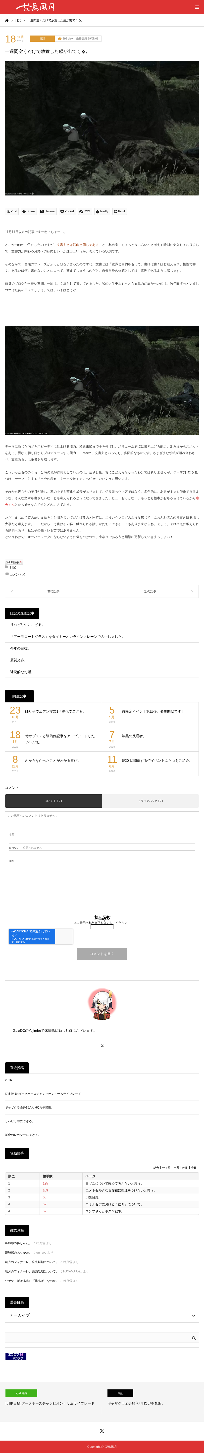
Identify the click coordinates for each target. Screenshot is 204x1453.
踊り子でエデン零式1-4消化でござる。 (55, 711)
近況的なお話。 (22, 672)
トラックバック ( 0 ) (150, 800)
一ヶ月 (166, 1167)
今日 (194, 1167)
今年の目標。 (20, 648)
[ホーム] (6, 20)
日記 (42, 38)
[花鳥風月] (35, 7)
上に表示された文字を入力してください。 (102, 922)
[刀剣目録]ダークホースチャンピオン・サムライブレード (43, 1094)
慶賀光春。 (19, 660)
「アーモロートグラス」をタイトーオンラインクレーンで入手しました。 (67, 637)
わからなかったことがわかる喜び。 (53, 761)
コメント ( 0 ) (53, 800)
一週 (176, 1167)
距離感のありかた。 (18, 1243)
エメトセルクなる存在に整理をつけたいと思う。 (121, 1190)
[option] (141, 1401)
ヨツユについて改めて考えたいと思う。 (115, 1183)
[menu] (197, 7)
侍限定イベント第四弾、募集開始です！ (153, 711)
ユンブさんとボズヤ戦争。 (105, 1211)
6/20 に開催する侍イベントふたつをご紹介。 (157, 761)
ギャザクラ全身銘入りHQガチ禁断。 (29, 1107)
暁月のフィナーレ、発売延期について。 (32, 1262)
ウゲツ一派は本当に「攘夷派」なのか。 (32, 1281)
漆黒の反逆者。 (134, 736)
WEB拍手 (14, 562)
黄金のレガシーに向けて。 (23, 1135)
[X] (102, 1043)
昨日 (185, 1167)
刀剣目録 (92, 1197)
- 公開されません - (26, 847)
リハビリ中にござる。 (27, 625)
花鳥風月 (111, 1447)
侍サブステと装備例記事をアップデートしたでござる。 (60, 739)
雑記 (108, 1393)
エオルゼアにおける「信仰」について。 (115, 1204)
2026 (8, 1080)
